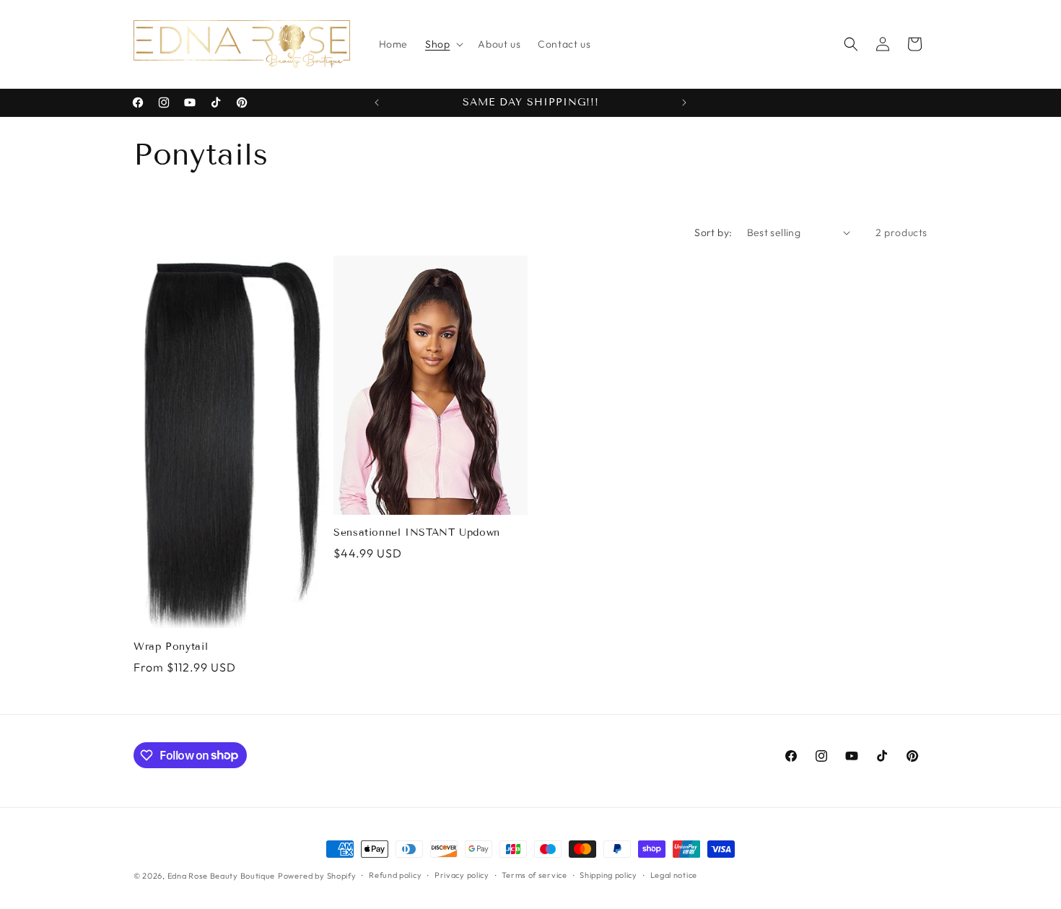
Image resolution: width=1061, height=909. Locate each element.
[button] (442, 44)
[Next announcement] (684, 102)
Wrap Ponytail (171, 646)
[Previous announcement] (377, 102)
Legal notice (673, 875)
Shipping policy (608, 875)
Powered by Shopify (317, 876)
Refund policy (395, 875)
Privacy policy (462, 875)
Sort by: (713, 232)
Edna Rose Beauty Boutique (221, 876)
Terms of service (534, 875)
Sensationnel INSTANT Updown (416, 532)
